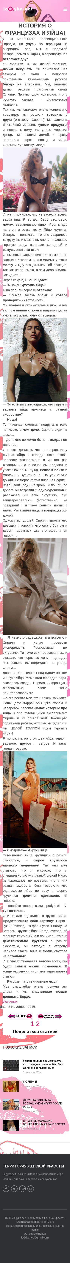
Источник (10, 1002)
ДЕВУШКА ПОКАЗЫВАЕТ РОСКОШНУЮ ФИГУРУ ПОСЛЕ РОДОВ (42, 1103)
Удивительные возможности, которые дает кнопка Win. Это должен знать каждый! (43, 1064)
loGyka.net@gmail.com (35, 1237)
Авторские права (35, 1233)
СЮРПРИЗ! (30, 1081)
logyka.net (19, 1217)
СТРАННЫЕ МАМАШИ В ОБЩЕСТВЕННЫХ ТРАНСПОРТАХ (44, 1122)
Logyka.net (9, 1174)
